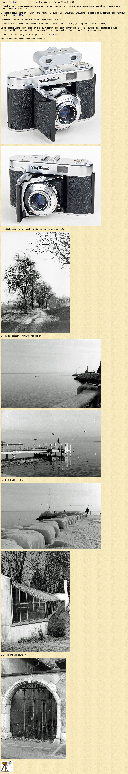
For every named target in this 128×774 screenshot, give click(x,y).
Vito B (55, 34)
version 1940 (16, 15)
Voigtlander (14, 2)
